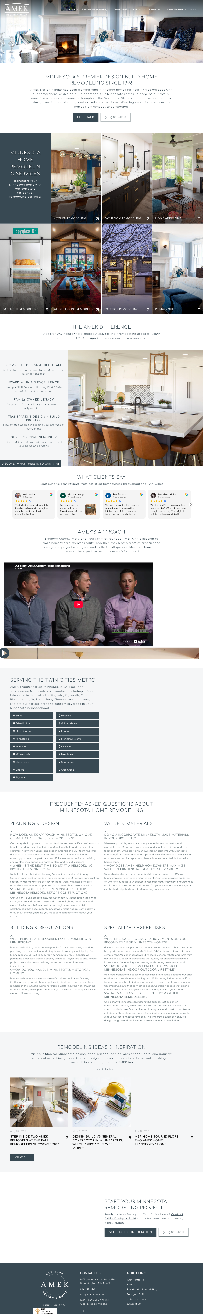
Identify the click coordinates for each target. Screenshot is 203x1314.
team (148, 547)
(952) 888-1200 (115, 117)
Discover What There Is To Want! (28, 463)
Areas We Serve (175, 9)
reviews (74, 484)
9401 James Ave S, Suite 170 (97, 1279)
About (72, 9)
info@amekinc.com (92, 1294)
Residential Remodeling (94, 9)
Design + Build (121, 9)
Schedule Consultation (130, 1232)
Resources (154, 9)
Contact (194, 9)
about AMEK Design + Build (86, 338)
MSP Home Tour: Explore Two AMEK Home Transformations (156, 1140)
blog (48, 1054)
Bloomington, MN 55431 (95, 1283)
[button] (191, 504)
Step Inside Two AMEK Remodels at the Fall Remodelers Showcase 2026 (35, 1140)
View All (22, 1157)
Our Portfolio (138, 9)
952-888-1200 (88, 1289)
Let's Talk (85, 117)
